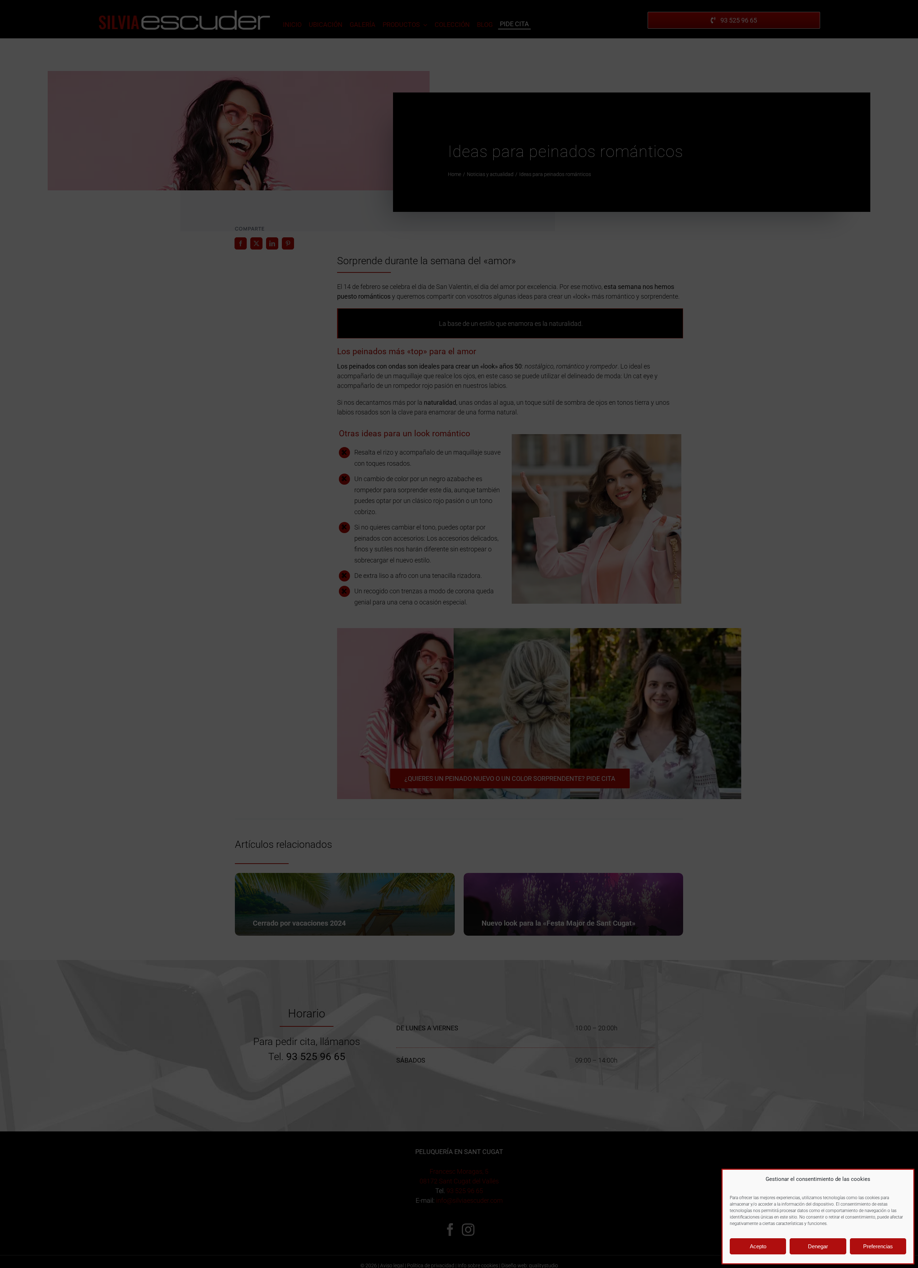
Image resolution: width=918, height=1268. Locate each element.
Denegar (818, 1246)
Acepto (758, 1246)
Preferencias (878, 1246)
